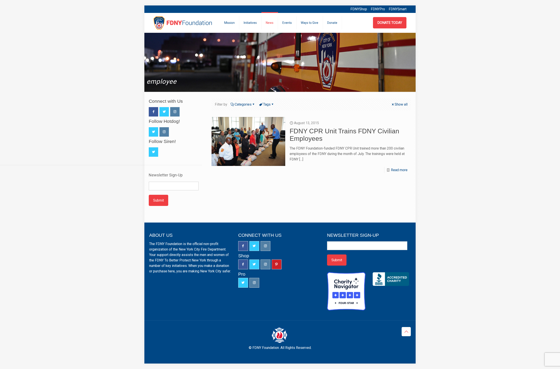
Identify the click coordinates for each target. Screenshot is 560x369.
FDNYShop (358, 9)
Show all (401, 104)
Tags (267, 104)
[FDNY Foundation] (183, 23)
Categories (243, 104)
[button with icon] (153, 112)
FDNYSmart (397, 9)
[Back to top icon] (406, 331)
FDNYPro (378, 9)
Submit (158, 200)
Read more (399, 170)
